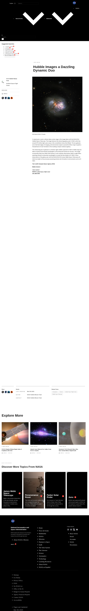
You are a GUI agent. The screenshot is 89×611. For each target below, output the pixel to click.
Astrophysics (54, 391)
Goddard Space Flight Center (71, 391)
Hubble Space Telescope (57, 394)
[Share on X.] (3, 98)
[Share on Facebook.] (6, 98)
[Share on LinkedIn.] (9, 98)
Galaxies (61, 391)
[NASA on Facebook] (68, 529)
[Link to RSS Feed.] (12, 98)
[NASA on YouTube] (77, 529)
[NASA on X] (74, 529)
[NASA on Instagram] (71, 529)
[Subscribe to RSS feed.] (12, 392)
